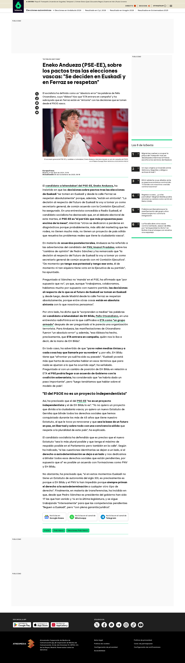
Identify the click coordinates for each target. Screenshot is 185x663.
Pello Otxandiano (107, 316)
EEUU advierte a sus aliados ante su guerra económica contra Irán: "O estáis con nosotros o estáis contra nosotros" (156, 183)
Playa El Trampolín (41, 2)
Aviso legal (98, 640)
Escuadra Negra (97, 2)
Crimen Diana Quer (82, 2)
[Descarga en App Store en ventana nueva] (41, 627)
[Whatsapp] (111, 627)
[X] (37, 95)
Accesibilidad (99, 651)
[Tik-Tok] (133, 627)
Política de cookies (102, 644)
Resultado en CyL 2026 (95, 10)
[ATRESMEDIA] (25, 645)
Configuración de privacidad (106, 647)
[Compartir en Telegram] (37, 109)
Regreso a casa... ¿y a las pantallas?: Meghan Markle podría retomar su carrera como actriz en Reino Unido (157, 198)
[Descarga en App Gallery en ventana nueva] (60, 627)
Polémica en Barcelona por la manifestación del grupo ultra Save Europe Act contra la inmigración (155, 212)
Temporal (70, 2)
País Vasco (59, 530)
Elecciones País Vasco (78, 530)
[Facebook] (104, 627)
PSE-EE (81, 400)
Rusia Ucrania (121, 2)
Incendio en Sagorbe (57, 2)
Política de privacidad (143, 640)
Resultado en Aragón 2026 (122, 10)
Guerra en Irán (109, 2)
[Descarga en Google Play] (22, 627)
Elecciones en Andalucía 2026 (68, 10)
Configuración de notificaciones (147, 647)
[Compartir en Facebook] (37, 99)
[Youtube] (141, 627)
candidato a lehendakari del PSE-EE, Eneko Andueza (79, 185)
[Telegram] (119, 627)
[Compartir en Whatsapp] (37, 104)
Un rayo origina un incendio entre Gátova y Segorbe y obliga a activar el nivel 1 (156, 170)
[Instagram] (126, 627)
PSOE (47, 530)
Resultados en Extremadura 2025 (153, 10)
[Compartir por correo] (37, 114)
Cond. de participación (143, 644)
